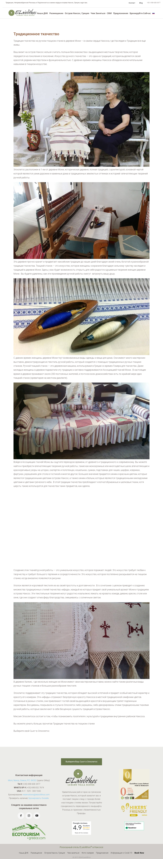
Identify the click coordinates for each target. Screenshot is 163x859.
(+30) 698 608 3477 (31, 784)
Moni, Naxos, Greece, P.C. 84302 (22, 780)
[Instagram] (28, 815)
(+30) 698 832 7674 (35, 787)
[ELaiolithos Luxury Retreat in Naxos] (22, 12)
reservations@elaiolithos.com (36, 794)
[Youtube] (36, 815)
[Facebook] (21, 815)
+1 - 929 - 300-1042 (32, 791)
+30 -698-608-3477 (153, 3)
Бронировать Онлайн (39, 798)
